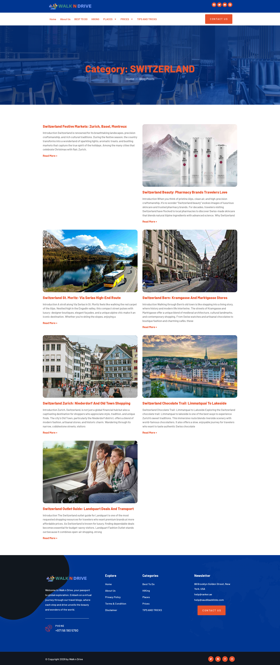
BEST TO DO (81, 19)
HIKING (95, 19)
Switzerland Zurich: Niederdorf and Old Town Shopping (86, 403)
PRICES (125, 19)
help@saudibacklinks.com (209, 599)
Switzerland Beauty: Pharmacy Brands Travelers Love (184, 192)
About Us (65, 19)
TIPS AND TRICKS (147, 19)
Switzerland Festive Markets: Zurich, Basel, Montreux (85, 126)
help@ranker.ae (203, 594)
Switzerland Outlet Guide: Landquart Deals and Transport (88, 508)
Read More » (50, 155)
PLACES (107, 19)
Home (53, 19)
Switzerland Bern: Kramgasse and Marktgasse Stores (184, 297)
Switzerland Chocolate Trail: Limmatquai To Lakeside (184, 403)
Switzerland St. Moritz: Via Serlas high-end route (82, 297)
